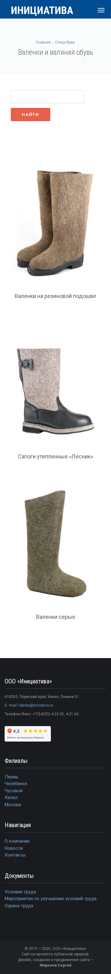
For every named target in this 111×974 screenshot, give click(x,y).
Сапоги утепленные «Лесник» (55, 456)
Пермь (11, 777)
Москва (13, 804)
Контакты (15, 855)
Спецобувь (65, 42)
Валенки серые (55, 617)
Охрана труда (19, 905)
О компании (17, 841)
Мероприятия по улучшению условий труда (51, 898)
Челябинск (16, 783)
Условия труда (20, 892)
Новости (14, 848)
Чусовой (14, 790)
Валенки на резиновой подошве (55, 296)
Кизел (11, 797)
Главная (43, 42)
